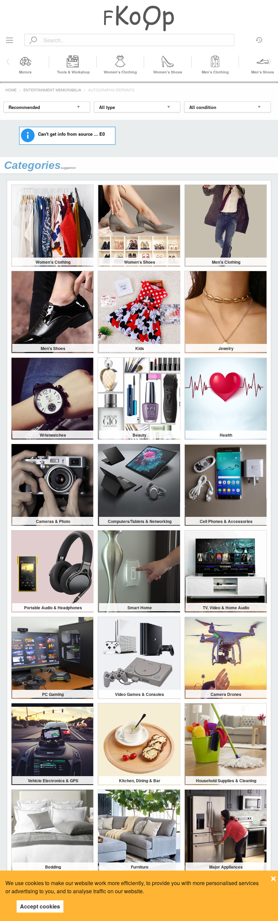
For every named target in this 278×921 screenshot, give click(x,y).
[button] (268, 61)
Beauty (139, 435)
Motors (25, 71)
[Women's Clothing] (120, 62)
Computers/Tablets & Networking (140, 521)
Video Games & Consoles (139, 694)
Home (11, 89)
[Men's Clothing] (215, 62)
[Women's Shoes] (168, 62)
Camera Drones (226, 694)
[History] (259, 37)
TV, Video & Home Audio (226, 608)
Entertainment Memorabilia (52, 89)
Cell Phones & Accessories (226, 521)
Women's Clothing (120, 71)
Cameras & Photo (53, 521)
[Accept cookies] (273, 877)
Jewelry (226, 348)
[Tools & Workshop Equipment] (73, 62)
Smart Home (139, 608)
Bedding (53, 867)
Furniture (139, 867)
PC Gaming (53, 694)
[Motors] (25, 62)
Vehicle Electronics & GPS (53, 780)
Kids (139, 348)
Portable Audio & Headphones (53, 608)
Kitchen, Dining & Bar (139, 780)
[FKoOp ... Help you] (139, 18)
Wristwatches (53, 435)
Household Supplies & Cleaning (226, 780)
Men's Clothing (215, 71)
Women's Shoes (167, 71)
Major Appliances (226, 867)
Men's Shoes (262, 71)
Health (226, 435)
